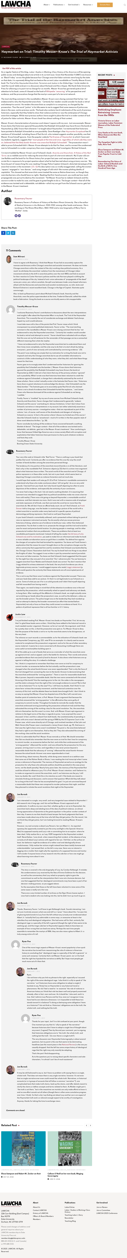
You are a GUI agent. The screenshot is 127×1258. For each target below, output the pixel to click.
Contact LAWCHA (40, 1210)
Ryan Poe (26, 941)
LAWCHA (16, 1170)
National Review (68, 1045)
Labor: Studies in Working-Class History (77, 1211)
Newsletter (69, 1218)
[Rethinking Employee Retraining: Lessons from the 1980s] (111, 93)
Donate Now (105, 5)
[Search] (125, 5)
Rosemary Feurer (11, 57)
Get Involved (73, 5)
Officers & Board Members (43, 1216)
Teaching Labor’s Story (74, 1215)
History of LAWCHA (40, 1213)
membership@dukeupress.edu (13, 1238)
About (46, 5)
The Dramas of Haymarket (60, 137)
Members (36, 1219)
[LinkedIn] (13, 233)
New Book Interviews (30, 1170)
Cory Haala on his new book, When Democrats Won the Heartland (110, 135)
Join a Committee (103, 1210)
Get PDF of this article (11, 68)
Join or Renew (101, 1207)
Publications (58, 5)
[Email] (16, 215)
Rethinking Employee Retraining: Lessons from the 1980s (109, 113)
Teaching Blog (70, 1221)
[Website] (19, 215)
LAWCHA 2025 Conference (106, 1213)
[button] (86, 1125)
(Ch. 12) (34, 167)
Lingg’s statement (73, 567)
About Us (36, 1207)
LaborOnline (6, 1170)
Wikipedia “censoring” (55, 91)
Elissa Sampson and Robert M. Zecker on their (21, 1174)
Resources (87, 5)
